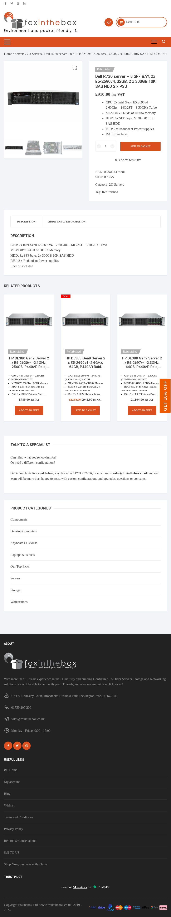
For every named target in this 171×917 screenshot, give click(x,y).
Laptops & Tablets (22, 555)
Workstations (19, 602)
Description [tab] (26, 221)
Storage (15, 590)
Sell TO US (12, 852)
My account (12, 782)
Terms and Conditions (18, 817)
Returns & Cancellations (20, 840)
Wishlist (9, 805)
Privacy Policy (13, 829)
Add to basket (140, 146)
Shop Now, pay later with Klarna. (26, 864)
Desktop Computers (23, 531)
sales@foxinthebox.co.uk (130, 473)
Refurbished (110, 192)
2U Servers (34, 54)
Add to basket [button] (29, 410)
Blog (7, 793)
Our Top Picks (20, 566)
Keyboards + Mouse (23, 543)
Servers (19, 54)
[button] (75, 68)
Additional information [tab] (67, 221)
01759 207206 (82, 473)
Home (8, 54)
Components (18, 519)
